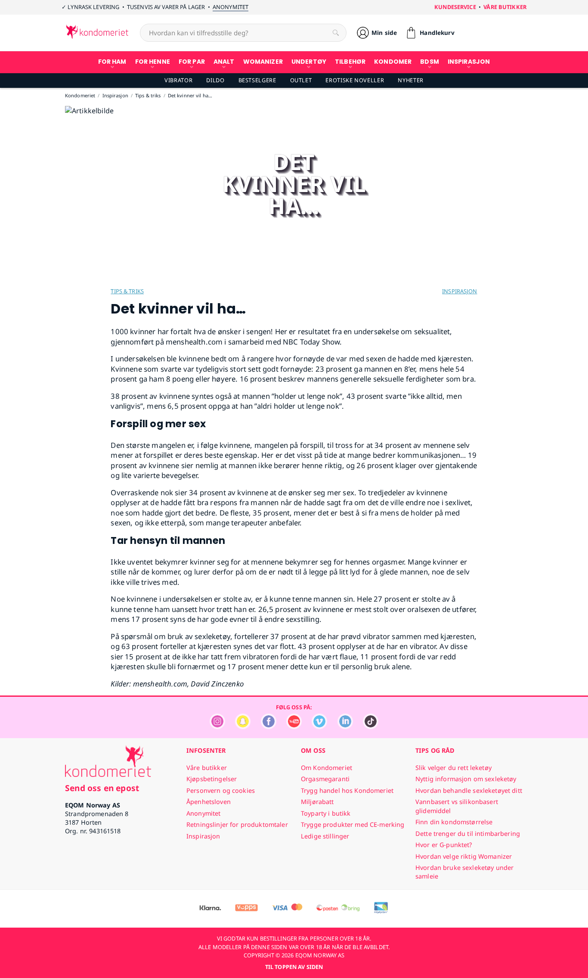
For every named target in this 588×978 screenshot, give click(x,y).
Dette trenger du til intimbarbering (467, 833)
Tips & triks (127, 291)
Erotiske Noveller (354, 80)
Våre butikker (504, 7)
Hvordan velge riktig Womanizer (463, 856)
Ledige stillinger (325, 836)
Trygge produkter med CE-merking (352, 824)
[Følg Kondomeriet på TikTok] (370, 727)
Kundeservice (455, 7)
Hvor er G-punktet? (443, 845)
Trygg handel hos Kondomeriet (347, 790)
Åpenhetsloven (208, 802)
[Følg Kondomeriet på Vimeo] (319, 727)
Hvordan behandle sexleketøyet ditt (468, 790)
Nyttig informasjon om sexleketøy (466, 779)
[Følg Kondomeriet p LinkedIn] (345, 727)
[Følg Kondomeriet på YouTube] (294, 727)
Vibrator (178, 80)
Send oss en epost (102, 788)
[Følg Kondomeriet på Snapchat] (243, 727)
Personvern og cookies (220, 790)
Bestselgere (257, 80)
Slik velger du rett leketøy (453, 768)
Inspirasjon (459, 291)
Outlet (301, 80)
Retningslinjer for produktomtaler (237, 824)
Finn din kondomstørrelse (453, 822)
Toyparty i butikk (325, 813)
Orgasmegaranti (325, 779)
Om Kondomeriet (326, 768)
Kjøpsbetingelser (211, 779)
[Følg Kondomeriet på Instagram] (217, 727)
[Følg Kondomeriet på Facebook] (268, 727)
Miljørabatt (317, 802)
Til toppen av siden (294, 967)
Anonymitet (230, 7)
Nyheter (410, 80)
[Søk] (335, 33)
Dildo (215, 80)
